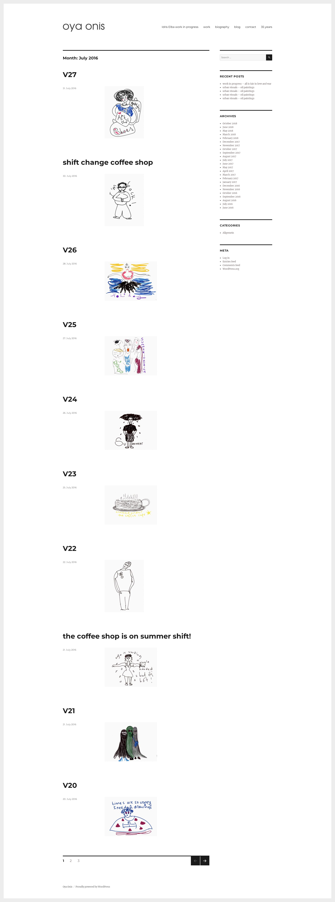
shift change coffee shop (108, 162)
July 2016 (228, 204)
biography (222, 27)
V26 (70, 250)
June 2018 (228, 127)
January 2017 (230, 182)
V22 (69, 548)
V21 (69, 710)
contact (250, 27)
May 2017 (228, 167)
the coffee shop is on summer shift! (127, 636)
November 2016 (231, 189)
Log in (226, 257)
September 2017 (231, 152)
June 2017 (228, 163)
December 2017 (231, 141)
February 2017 (230, 178)
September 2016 (232, 196)
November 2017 (231, 145)
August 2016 (229, 200)
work (206, 27)
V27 (70, 74)
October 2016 (230, 193)
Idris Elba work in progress (180, 27)
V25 (69, 324)
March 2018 (229, 134)
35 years (266, 27)
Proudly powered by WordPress (93, 886)
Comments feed (231, 265)
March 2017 (229, 174)
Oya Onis (67, 886)
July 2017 (228, 160)
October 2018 (230, 123)
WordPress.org (231, 268)
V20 (70, 785)
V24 (70, 399)
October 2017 (230, 149)
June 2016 (228, 207)
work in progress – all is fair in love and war (247, 83)
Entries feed (229, 261)
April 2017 (228, 171)
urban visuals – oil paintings (238, 87)
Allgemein (228, 232)
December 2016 (231, 185)
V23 (69, 473)
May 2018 (228, 130)
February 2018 (230, 138)
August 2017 (229, 156)
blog (237, 27)
